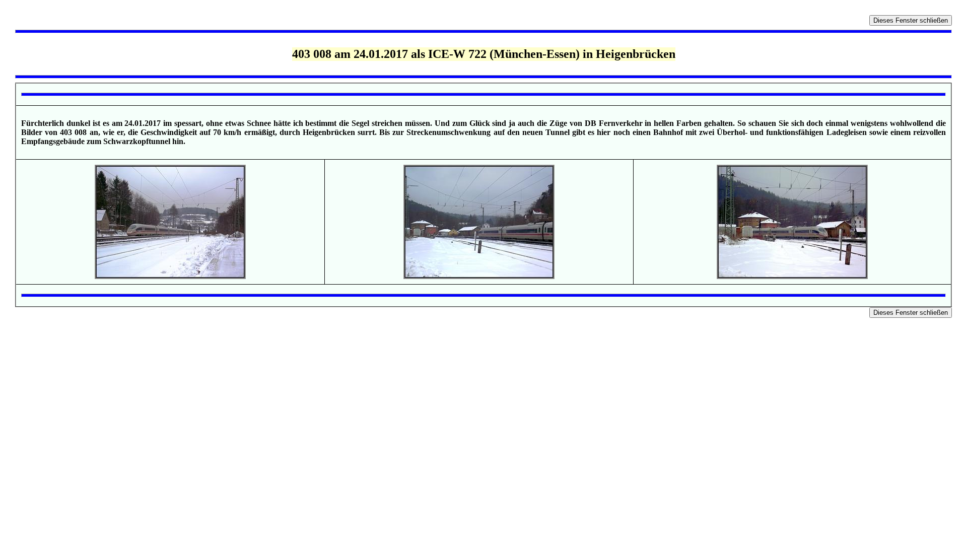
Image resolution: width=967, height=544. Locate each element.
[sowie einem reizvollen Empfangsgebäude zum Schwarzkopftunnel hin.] (792, 276)
